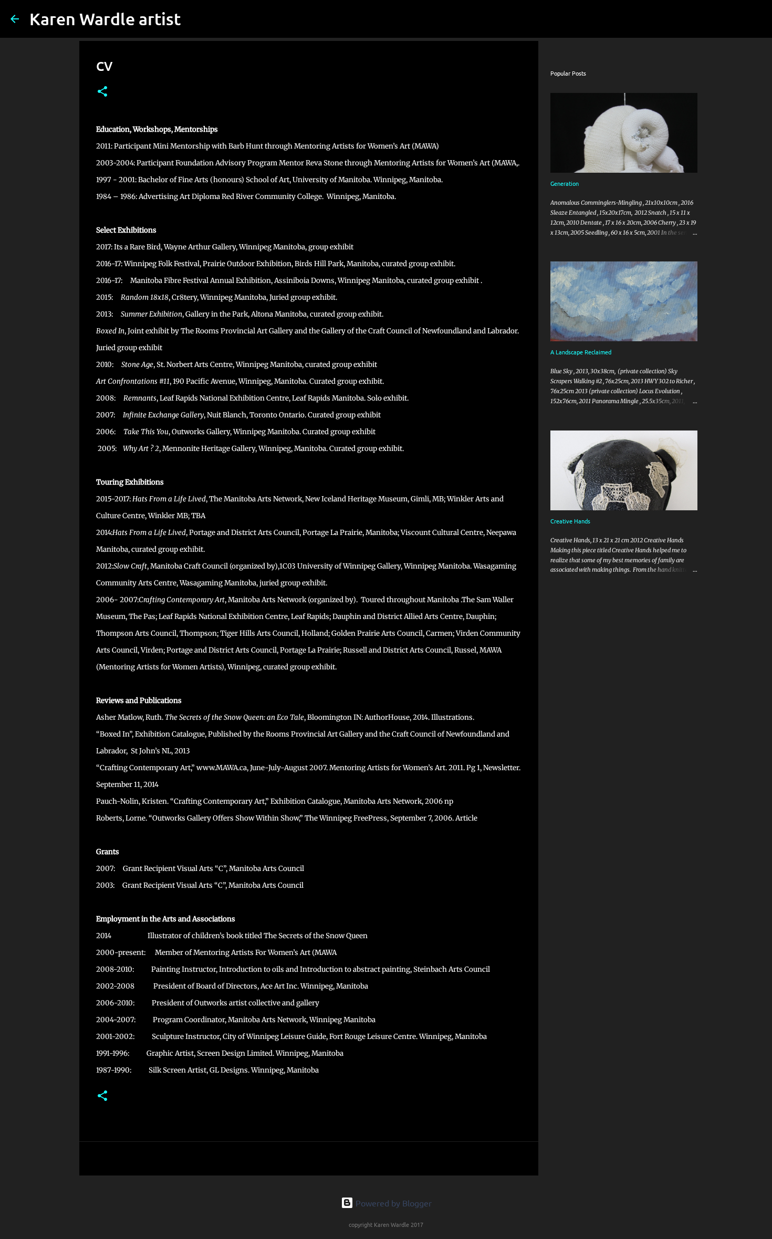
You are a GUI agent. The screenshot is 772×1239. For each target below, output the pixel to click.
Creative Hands (570, 521)
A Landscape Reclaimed (580, 352)
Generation (564, 183)
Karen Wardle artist (105, 18)
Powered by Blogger (392, 1203)
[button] (102, 92)
